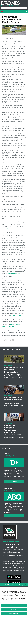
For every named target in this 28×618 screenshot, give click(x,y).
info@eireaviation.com (11, 228)
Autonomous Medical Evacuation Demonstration (13, 369)
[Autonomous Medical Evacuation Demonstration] (14, 359)
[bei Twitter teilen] (5, 340)
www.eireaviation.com (15, 315)
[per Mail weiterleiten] (13, 340)
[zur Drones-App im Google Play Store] (14, 576)
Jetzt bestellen (14, 515)
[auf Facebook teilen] (3, 340)
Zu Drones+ (14, 481)
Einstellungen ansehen (14, 613)
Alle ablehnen (14, 609)
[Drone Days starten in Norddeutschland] (14, 389)
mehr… (17, 378)
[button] (26, 588)
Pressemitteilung (8, 365)
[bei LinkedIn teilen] (7, 340)
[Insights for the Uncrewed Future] (10, 3)
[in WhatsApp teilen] (11, 340)
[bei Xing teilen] (9, 340)
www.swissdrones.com (14, 273)
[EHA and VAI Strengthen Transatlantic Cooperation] (14, 417)
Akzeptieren (14, 605)
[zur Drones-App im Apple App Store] (14, 582)
